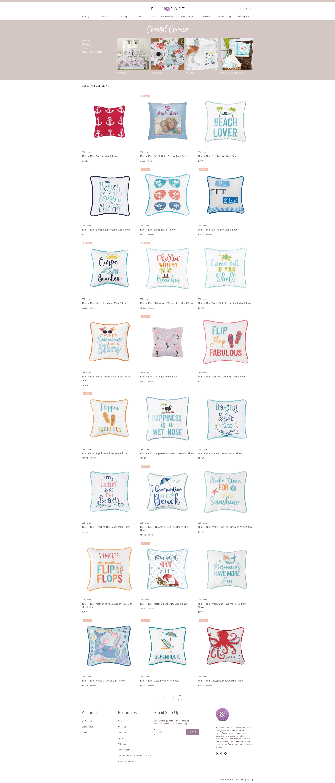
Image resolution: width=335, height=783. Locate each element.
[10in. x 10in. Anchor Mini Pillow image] (109, 121)
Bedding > (121, 72)
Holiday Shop (167, 16)
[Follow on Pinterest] (221, 753)
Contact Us (122, 732)
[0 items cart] (251, 8)
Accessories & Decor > (232, 72)
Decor (151, 16)
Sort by (85, 86)
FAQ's (120, 738)
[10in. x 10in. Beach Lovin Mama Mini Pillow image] (109, 194)
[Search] (239, 8)
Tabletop (123, 16)
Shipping (122, 744)
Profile (84, 732)
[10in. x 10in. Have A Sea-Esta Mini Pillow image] (225, 418)
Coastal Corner (186, 16)
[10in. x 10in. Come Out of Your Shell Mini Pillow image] (225, 268)
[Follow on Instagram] (225, 753)
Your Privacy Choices (127, 761)
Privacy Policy (124, 750)
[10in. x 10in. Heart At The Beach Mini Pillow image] (109, 492)
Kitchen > (190, 72)
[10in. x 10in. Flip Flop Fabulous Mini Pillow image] (225, 341)
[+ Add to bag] (134, 140)
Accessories (205, 16)
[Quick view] (134, 146)
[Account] (245, 8)
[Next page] (180, 697)
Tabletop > (156, 72)
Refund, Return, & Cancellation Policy (134, 755)
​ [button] (85, 16)
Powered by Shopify (244, 779)
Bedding (85, 16)
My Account (87, 721)
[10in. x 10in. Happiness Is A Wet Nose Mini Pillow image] (167, 418)
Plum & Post (230, 779)
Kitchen (138, 16)
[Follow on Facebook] (217, 753)
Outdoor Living (224, 16)
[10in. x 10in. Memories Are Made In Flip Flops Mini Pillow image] (109, 569)
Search (121, 721)
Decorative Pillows (104, 16)
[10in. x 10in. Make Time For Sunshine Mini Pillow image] (225, 492)
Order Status (87, 727)
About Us (122, 727)
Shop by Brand (244, 16)
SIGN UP (192, 732)
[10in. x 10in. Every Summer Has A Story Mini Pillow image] (109, 341)
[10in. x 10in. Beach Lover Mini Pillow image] (225, 121)
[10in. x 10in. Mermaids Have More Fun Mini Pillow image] (225, 569)
